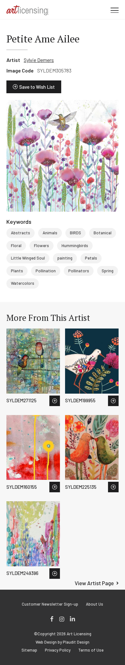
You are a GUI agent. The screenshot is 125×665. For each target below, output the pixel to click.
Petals (91, 258)
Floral (16, 245)
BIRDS (75, 232)
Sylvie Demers (39, 60)
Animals (50, 232)
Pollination (46, 270)
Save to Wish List (37, 87)
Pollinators (78, 270)
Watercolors (22, 283)
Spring (107, 270)
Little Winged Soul (28, 258)
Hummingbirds (75, 245)
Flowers (41, 245)
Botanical (103, 232)
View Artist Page (94, 583)
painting (64, 258)
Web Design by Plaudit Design (62, 642)
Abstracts (20, 232)
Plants (17, 270)
